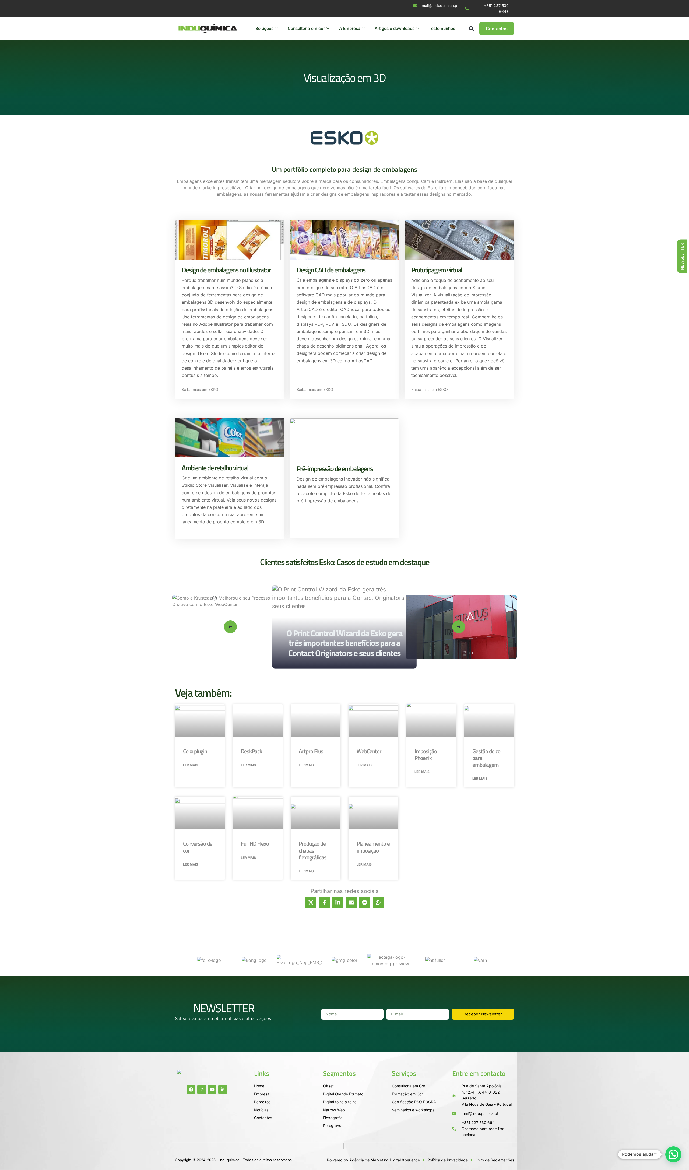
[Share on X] (310, 902)
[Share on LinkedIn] (337, 902)
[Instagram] (201, 1089)
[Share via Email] (351, 902)
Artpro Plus (311, 751)
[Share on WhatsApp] (378, 902)
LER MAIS (190, 765)
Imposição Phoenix (425, 754)
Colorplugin (195, 751)
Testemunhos (442, 28)
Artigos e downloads (394, 28)
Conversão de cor (197, 846)
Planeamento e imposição (373, 846)
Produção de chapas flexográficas (312, 850)
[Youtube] (212, 1089)
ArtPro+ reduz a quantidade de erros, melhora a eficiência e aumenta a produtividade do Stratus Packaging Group (363, 637)
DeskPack (251, 751)
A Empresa (349, 28)
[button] (471, 28)
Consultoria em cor (306, 28)
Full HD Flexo (255, 843)
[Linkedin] (222, 1089)
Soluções (264, 28)
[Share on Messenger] (364, 902)
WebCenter (369, 751)
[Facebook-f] (191, 1089)
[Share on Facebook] (324, 902)
